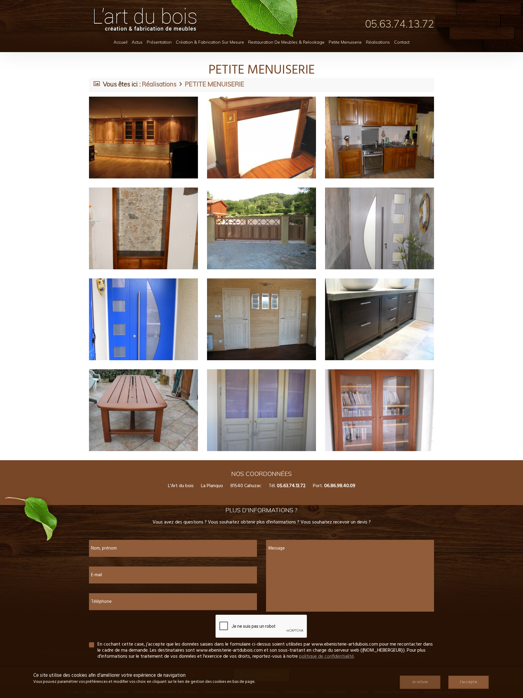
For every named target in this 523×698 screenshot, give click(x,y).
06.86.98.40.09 (339, 486)
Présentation (159, 42)
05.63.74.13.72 (399, 23)
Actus (137, 42)
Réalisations (378, 42)
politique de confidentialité (326, 656)
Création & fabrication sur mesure (210, 42)
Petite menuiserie (345, 42)
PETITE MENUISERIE (214, 84)
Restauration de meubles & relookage (286, 42)
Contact (402, 42)
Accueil (120, 42)
